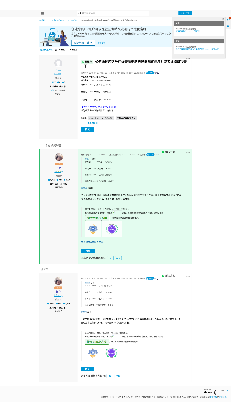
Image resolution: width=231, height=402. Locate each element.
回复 (87, 129)
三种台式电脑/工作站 (126, 118)
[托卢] (59, 157)
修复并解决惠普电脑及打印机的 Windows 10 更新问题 (198, 49)
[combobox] (113, 13)
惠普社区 (43, 20)
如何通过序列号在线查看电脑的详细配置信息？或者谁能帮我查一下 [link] (109, 20)
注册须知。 (223, 397)
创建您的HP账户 (83, 42)
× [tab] (223, 18)
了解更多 (101, 43)
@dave (88, 159)
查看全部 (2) (93, 123)
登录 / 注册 (185, 13)
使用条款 (213, 397)
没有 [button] (118, 258)
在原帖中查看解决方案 (92, 242)
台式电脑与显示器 (58, 20)
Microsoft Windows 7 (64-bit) (101, 118)
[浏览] (41, 13)
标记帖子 (58, 93)
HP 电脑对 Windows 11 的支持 (188, 31)
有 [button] (110, 258)
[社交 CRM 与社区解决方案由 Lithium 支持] (210, 391)
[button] (188, 58)
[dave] (58, 63)
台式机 (74, 20)
